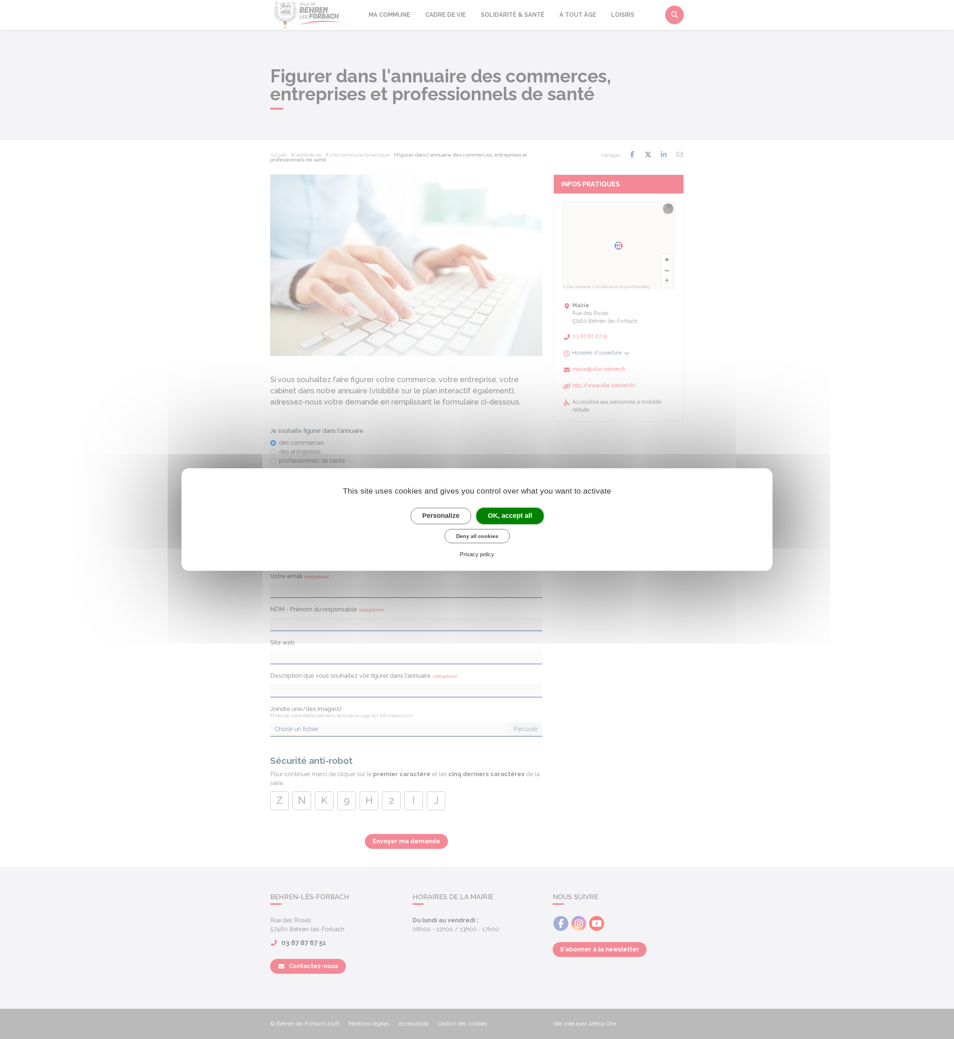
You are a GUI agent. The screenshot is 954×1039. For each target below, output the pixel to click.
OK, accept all (510, 515)
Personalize (440, 515)
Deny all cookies (477, 536)
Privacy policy (477, 554)
